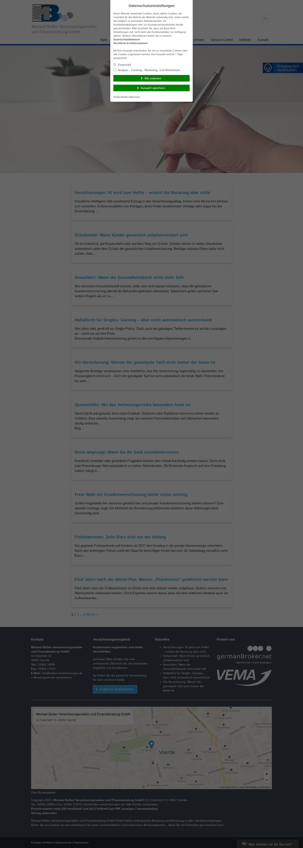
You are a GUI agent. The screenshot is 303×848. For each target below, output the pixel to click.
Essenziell (124, 64)
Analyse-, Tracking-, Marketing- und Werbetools (148, 70)
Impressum (134, 97)
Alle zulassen (152, 78)
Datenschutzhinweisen (126, 39)
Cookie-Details (120, 97)
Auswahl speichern (153, 88)
